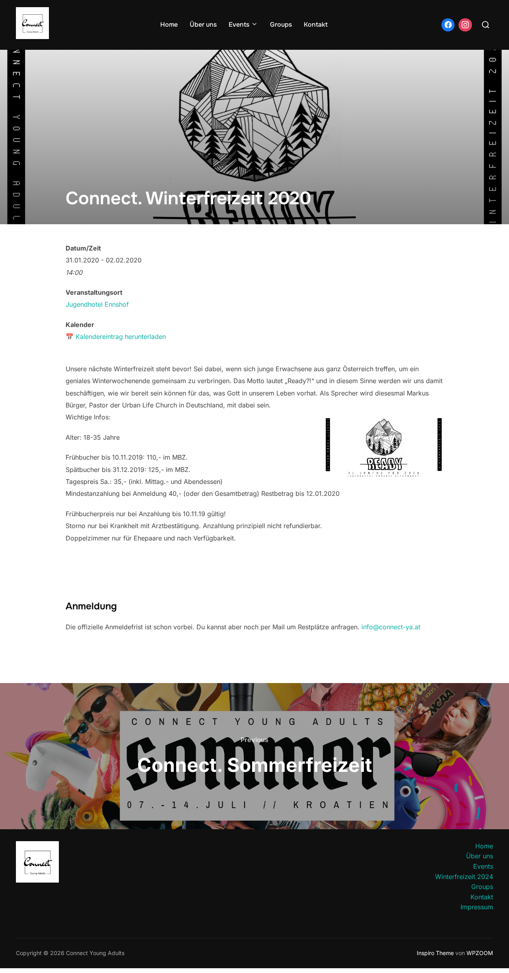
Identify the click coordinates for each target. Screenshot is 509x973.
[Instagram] (465, 25)
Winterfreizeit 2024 (464, 877)
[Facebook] (448, 25)
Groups (281, 24)
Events (239, 24)
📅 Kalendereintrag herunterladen (116, 337)
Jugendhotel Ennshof (97, 304)
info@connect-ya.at (390, 627)
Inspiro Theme (435, 953)
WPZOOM (479, 953)
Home (169, 24)
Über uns (203, 24)
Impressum (476, 907)
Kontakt (316, 24)
